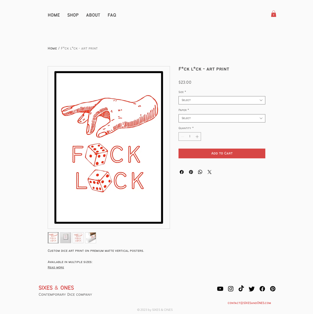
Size (182, 92)
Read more (56, 267)
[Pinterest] (272, 288)
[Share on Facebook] (182, 172)
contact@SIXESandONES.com (249, 303)
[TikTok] (241, 288)
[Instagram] (230, 288)
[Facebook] (262, 288)
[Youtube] (220, 288)
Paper (184, 110)
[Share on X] (209, 172)
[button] (273, 13)
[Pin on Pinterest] (191, 172)
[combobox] (222, 100)
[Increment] (198, 136)
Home (52, 48)
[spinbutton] (190, 136)
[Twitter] (251, 288)
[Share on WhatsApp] (200, 172)
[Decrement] (182, 136)
